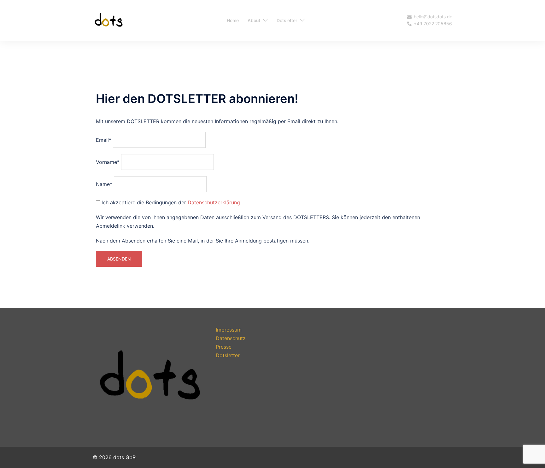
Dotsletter (287, 20)
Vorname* (108, 162)
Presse (223, 347)
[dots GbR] (108, 20)
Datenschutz (231, 338)
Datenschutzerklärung (214, 202)
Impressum (229, 330)
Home (233, 20)
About (254, 20)
